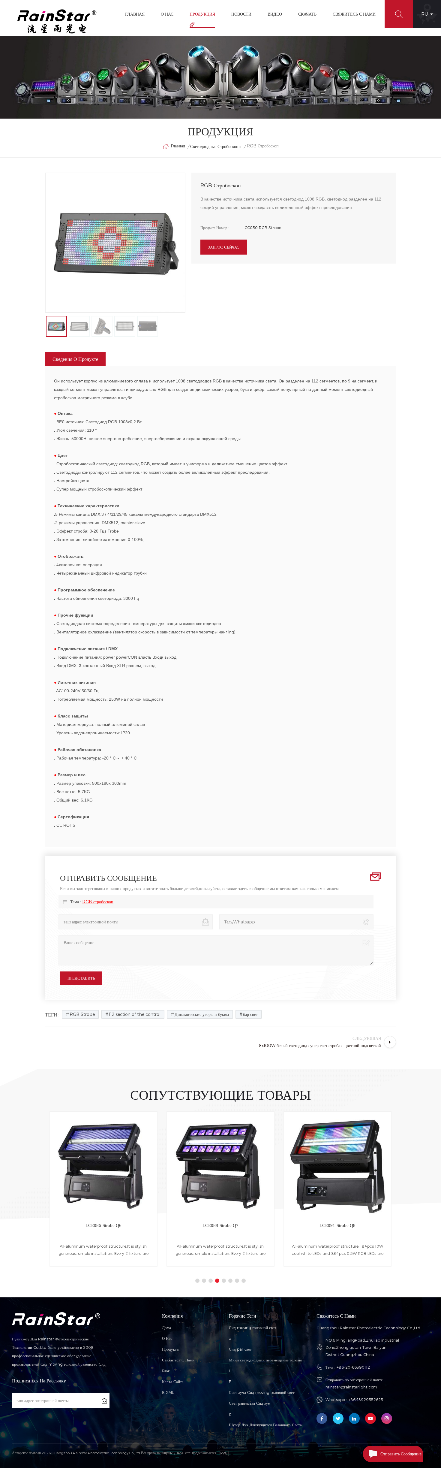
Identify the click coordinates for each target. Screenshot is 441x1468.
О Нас (167, 14)
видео (275, 14)
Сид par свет (240, 1349)
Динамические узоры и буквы (202, 1014)
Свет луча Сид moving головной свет (262, 1392)
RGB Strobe (82, 1014)
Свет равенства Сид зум (249, 1403)
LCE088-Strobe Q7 (104, 1225)
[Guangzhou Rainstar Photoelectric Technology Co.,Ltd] (57, 21)
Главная (135, 14)
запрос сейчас (223, 247)
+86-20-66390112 (353, 1367)
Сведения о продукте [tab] (75, 359)
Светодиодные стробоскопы (215, 146)
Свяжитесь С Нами (354, 14)
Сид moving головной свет (252, 1327)
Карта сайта (173, 1381)
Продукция (202, 14)
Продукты (170, 1349)
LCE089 (337, 1225)
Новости (241, 14)
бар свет (250, 1014)
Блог (166, 1370)
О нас (167, 1338)
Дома (166, 1327)
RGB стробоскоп (97, 901)
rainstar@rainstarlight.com (351, 1387)
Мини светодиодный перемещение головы (265, 1360)
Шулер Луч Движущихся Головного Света (265, 1424)
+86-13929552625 (365, 1399)
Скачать (307, 14)
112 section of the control (134, 1014)
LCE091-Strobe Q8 (220, 1225)
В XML (168, 1392)
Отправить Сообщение (401, 1453)
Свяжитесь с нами (178, 1360)
